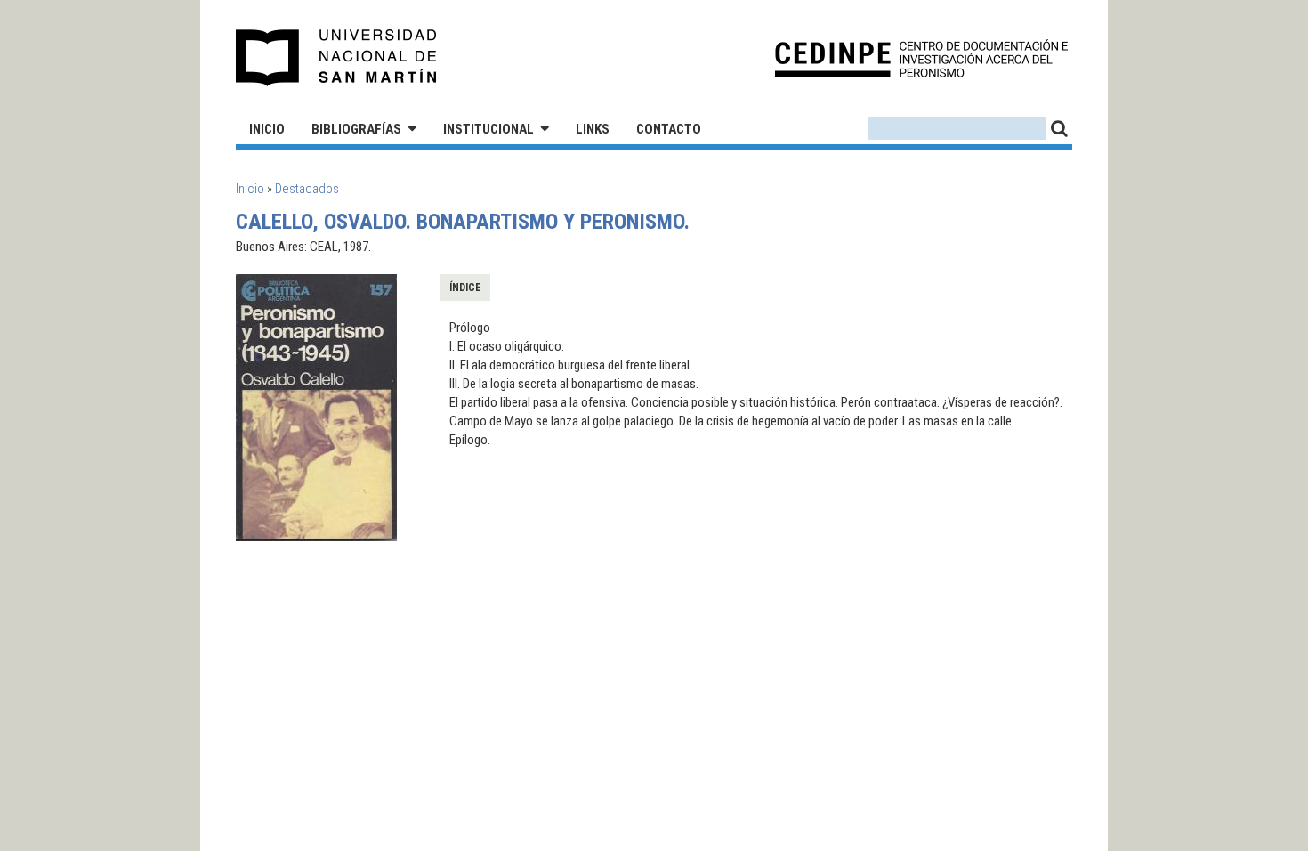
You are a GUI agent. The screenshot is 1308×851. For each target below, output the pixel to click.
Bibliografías (356, 129)
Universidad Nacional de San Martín (337, 57)
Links (593, 129)
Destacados (307, 189)
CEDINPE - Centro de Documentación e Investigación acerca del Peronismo (921, 58)
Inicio (267, 129)
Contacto (668, 129)
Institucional (488, 129)
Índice (465, 287)
